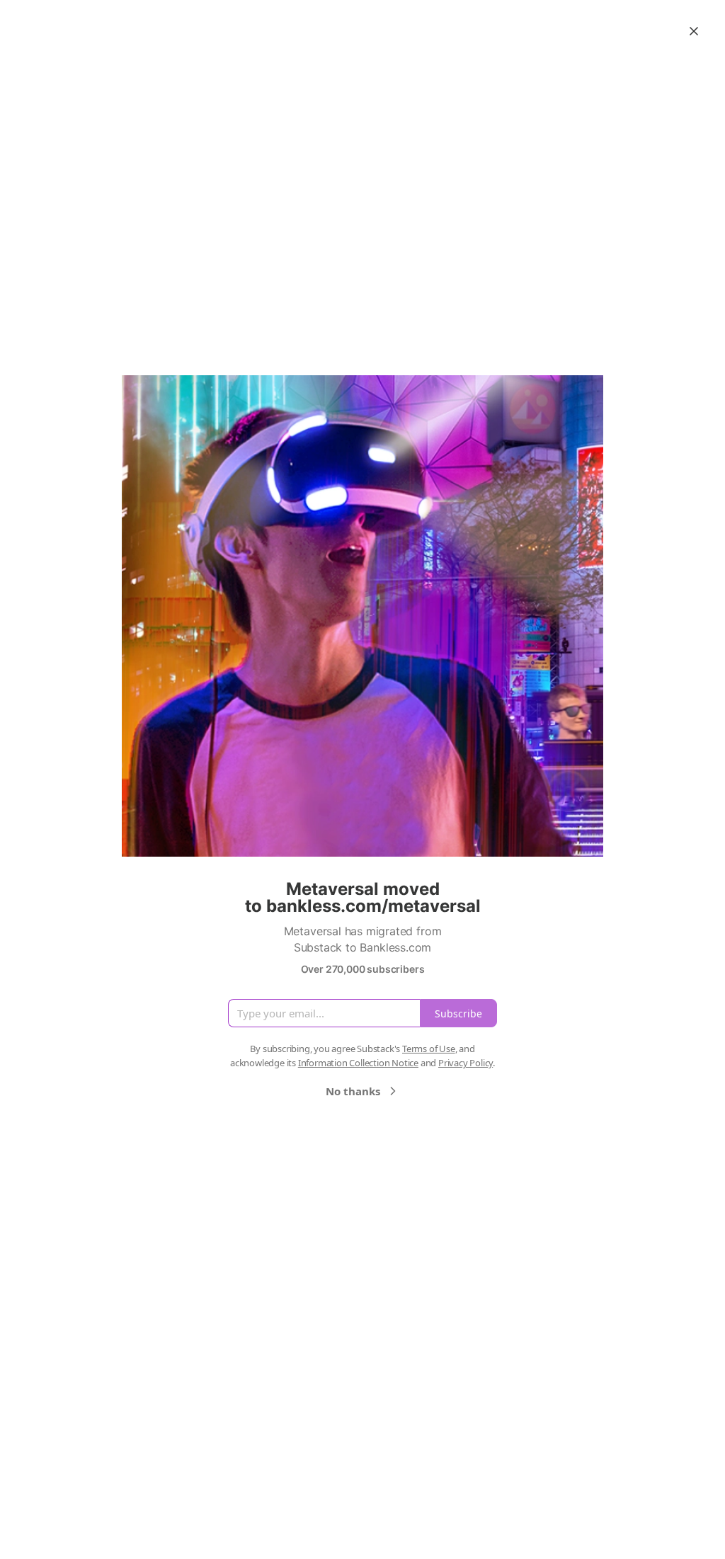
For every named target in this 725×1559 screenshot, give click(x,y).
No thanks (353, 1091)
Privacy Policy (465, 1062)
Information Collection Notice (358, 1062)
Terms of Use (428, 1048)
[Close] (694, 31)
